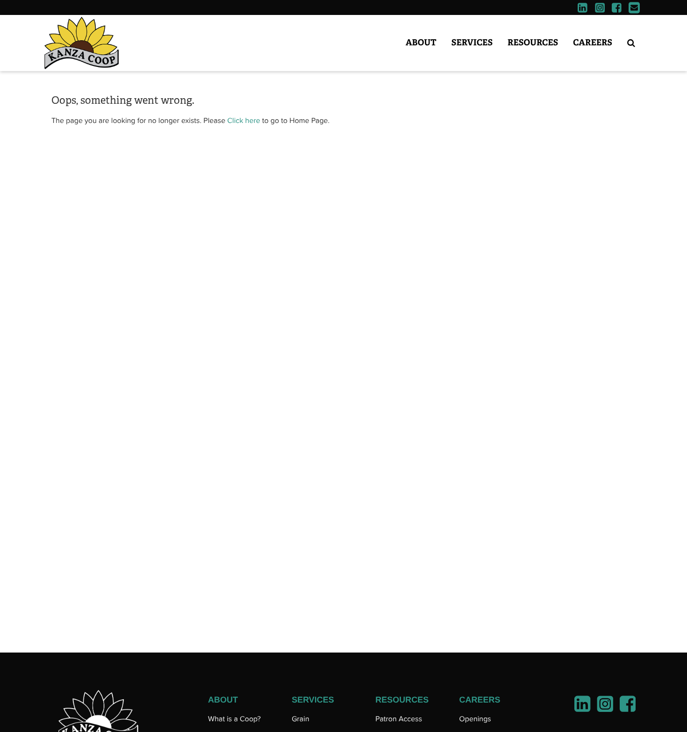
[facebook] (616, 8)
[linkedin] (582, 8)
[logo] (98, 717)
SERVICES (313, 699)
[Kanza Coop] (103, 43)
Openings (475, 719)
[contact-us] (634, 8)
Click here (243, 120)
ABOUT (223, 699)
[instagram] (599, 8)
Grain (300, 719)
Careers (592, 42)
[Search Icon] (631, 43)
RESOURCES (402, 699)
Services (472, 42)
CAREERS (479, 699)
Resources (533, 42)
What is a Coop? (234, 719)
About (421, 42)
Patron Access (398, 719)
